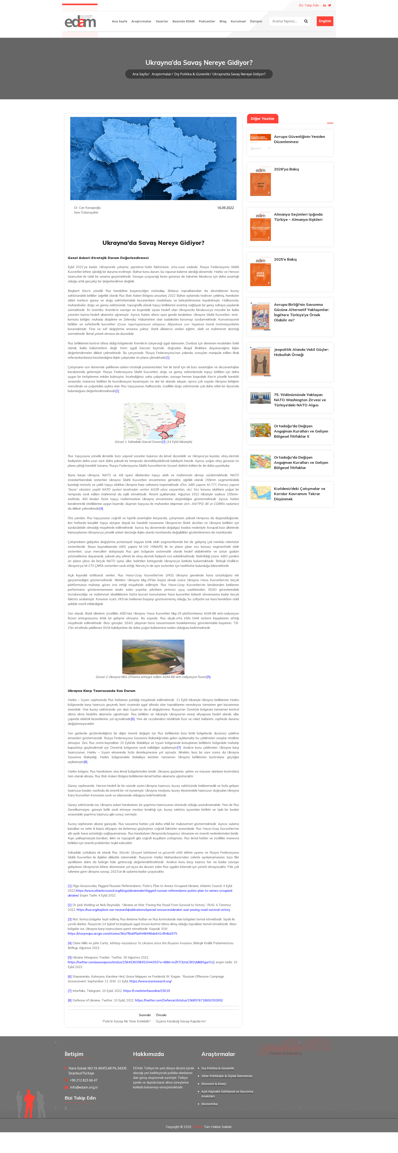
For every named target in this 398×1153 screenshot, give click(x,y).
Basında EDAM (183, 21)
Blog (223, 21)
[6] (133, 719)
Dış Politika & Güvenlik (192, 74)
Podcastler (207, 21)
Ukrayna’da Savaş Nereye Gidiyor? (239, 74)
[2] (117, 391)
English (325, 21)
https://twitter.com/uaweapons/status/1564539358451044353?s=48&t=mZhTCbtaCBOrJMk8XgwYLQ (141, 962)
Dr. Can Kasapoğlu (87, 208)
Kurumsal (238, 21)
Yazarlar (162, 21)
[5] (209, 677)
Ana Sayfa (119, 21)
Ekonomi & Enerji (213, 1083)
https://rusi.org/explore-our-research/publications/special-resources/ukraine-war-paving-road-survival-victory (153, 910)
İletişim (256, 21)
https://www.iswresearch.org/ (151, 981)
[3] (164, 442)
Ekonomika (209, 1104)
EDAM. (198, 1127)
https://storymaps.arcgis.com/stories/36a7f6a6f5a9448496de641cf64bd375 (122, 934)
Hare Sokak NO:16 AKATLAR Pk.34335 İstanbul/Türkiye (98, 1070)
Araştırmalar (141, 21)
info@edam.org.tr (84, 1087)
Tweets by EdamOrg (286, 1053)
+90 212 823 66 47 (83, 1080)
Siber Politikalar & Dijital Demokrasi (226, 1076)
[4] (101, 508)
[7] (179, 748)
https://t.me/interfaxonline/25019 (146, 991)
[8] (85, 762)
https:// (81, 891)
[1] (168, 358)
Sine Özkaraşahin (86, 212)
